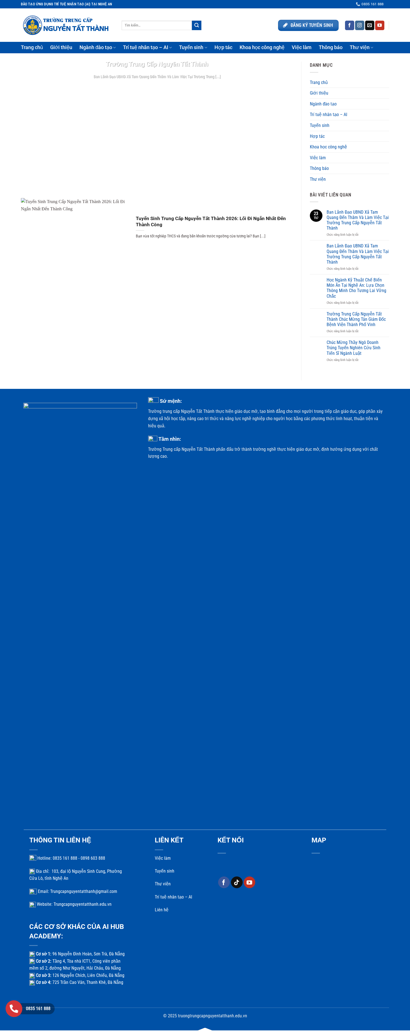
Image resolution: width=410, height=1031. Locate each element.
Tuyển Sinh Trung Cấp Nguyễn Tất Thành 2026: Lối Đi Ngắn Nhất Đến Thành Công (211, 221)
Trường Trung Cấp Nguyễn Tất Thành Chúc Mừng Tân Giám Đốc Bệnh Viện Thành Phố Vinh (356, 319)
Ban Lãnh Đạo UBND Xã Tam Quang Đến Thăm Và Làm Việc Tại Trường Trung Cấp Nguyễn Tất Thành (358, 220)
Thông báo (331, 47)
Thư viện (360, 47)
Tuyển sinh (191, 47)
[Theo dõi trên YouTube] (379, 25)
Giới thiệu (61, 47)
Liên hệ (161, 909)
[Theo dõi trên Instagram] (359, 25)
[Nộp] (196, 25)
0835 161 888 (38, 1008)
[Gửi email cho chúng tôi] (369, 25)
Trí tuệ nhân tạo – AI (145, 47)
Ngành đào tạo (95, 47)
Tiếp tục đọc (157, 87)
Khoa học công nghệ (262, 47)
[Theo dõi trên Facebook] (349, 25)
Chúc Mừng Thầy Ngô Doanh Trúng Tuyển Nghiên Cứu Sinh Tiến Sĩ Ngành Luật (353, 348)
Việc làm (302, 47)
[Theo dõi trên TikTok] (237, 882)
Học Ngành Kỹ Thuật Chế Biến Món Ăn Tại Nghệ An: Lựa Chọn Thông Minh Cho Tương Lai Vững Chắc (356, 288)
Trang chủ (32, 47)
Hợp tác (223, 47)
